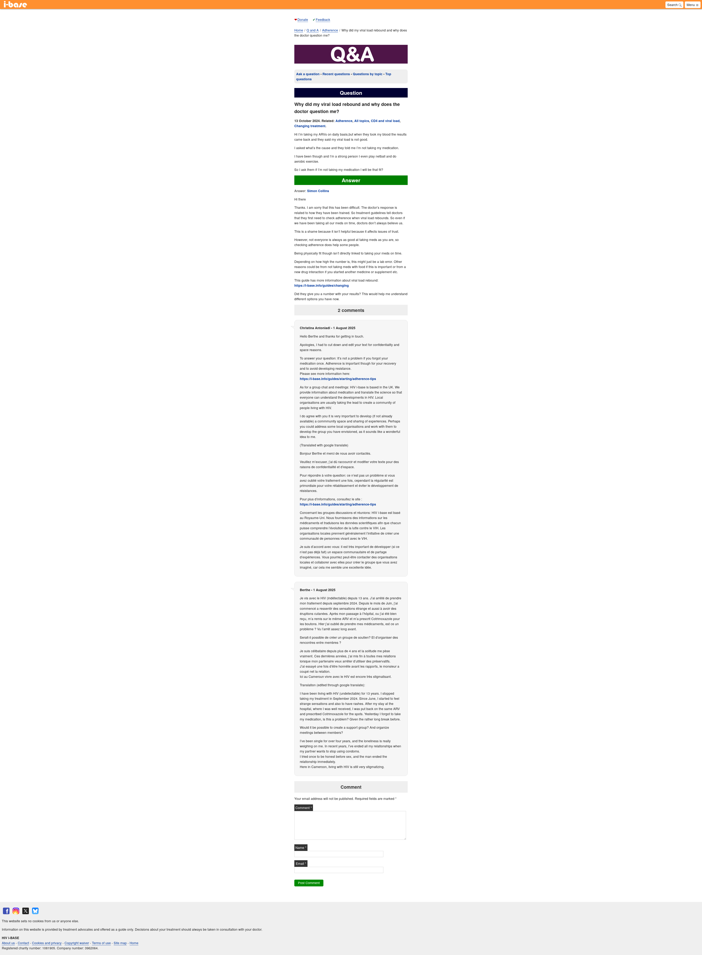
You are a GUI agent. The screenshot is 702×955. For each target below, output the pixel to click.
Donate (302, 19)
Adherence (343, 120)
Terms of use (101, 943)
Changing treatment (309, 125)
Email (301, 863)
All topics (361, 120)
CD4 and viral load (385, 120)
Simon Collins (318, 190)
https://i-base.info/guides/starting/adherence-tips (338, 378)
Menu (691, 4)
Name (300, 847)
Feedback (323, 19)
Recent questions (336, 74)
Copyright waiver (77, 943)
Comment (303, 807)
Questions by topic (367, 74)
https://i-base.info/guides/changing (321, 285)
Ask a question (308, 74)
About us (8, 943)
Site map (120, 943)
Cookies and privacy (47, 943)
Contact (23, 943)
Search (673, 4)
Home (298, 30)
